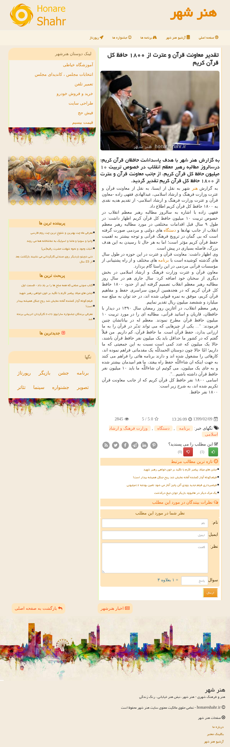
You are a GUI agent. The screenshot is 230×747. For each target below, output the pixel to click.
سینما (38, 387)
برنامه (163, 260)
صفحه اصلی (207, 37)
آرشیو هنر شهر (176, 37)
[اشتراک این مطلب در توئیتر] (115, 445)
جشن (63, 372)
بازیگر (44, 372)
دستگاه (170, 230)
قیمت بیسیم (82, 122)
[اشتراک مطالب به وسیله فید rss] (106, 445)
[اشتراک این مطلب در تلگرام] (135, 445)
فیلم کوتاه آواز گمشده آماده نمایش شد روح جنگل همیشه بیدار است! (175, 477)
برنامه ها (146, 37)
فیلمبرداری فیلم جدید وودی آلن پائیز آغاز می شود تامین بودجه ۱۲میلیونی (172, 485)
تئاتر (21, 387)
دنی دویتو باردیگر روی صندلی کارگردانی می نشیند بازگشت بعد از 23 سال (54, 259)
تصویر (83, 387)
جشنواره (60, 387)
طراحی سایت (81, 103)
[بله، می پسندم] (213, 451)
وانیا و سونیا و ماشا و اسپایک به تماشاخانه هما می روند (60, 241)
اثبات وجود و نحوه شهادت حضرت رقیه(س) (67, 249)
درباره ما (218, 727)
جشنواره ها (120, 37)
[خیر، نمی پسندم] (188, 451)
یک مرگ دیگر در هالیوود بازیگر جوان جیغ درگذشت (185, 493)
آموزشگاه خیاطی (78, 65)
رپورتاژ (95, 37)
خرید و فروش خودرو (75, 93)
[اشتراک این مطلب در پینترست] (154, 445)
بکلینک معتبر (215, 734)
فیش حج (85, 113)
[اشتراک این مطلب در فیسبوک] (125, 445)
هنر (195, 188)
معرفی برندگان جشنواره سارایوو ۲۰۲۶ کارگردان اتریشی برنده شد (55, 316)
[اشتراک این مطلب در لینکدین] (144, 445)
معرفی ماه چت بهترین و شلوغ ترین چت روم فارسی (62, 233)
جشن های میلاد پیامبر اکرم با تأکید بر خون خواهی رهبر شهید (180, 470)
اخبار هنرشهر (113, 608)
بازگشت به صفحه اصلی (36, 608)
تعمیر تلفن (84, 84)
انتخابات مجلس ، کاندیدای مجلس (64, 74)
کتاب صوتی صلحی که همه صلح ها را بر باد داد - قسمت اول (57, 285)
